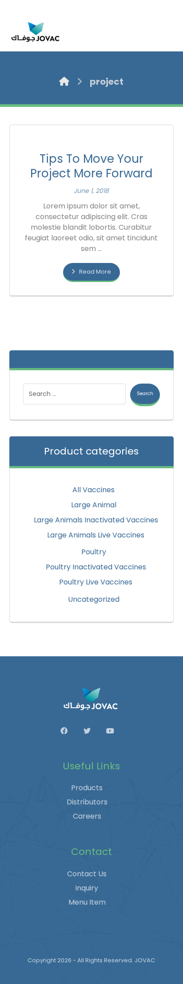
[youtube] (114, 731)
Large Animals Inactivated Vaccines (96, 520)
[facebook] (68, 731)
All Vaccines (93, 490)
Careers (87, 816)
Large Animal (93, 505)
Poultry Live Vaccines (95, 582)
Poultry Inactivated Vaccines (96, 567)
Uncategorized (93, 599)
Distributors (87, 802)
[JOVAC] (36, 32)
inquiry (87, 888)
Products (87, 788)
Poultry (93, 552)
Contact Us (87, 874)
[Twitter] (91, 731)
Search (145, 393)
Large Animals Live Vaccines (95, 535)
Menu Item (87, 902)
